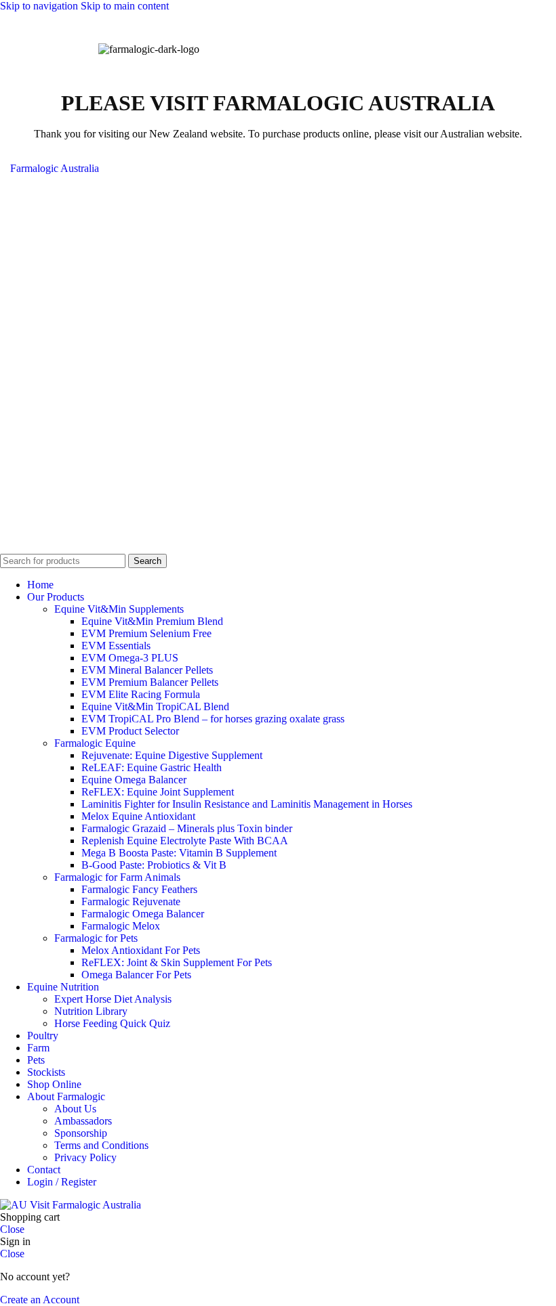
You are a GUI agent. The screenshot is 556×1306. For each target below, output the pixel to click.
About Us (75, 1108)
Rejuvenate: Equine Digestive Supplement (171, 755)
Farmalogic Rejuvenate (130, 901)
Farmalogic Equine (95, 743)
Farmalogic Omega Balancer (142, 913)
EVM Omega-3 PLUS (129, 657)
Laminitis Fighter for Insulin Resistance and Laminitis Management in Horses (246, 804)
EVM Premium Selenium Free (146, 633)
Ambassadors (83, 1121)
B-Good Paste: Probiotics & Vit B (153, 865)
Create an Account (39, 1299)
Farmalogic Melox (120, 926)
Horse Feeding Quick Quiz (112, 1023)
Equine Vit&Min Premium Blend (152, 621)
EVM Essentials (116, 645)
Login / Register (61, 1182)
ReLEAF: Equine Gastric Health (151, 767)
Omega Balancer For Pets (136, 974)
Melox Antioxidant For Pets (140, 950)
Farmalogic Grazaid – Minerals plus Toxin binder (186, 828)
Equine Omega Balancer (133, 779)
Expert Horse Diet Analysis (113, 999)
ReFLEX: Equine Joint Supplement (157, 792)
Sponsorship (80, 1133)
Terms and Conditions (101, 1145)
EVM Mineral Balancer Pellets (147, 670)
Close (12, 1229)
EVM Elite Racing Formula (140, 694)
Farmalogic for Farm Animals (117, 877)
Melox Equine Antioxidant (138, 816)
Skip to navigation (40, 6)
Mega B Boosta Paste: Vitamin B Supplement (179, 852)
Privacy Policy (85, 1157)
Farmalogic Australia (54, 168)
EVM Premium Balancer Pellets (149, 682)
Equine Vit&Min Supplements (119, 609)
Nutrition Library (90, 1011)
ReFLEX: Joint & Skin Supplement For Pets (176, 962)
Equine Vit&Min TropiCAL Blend (155, 706)
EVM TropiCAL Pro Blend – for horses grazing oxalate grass (212, 718)
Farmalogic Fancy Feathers (139, 889)
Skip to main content (125, 6)
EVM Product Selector (130, 731)
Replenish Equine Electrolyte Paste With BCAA (184, 840)
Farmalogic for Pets (96, 938)
